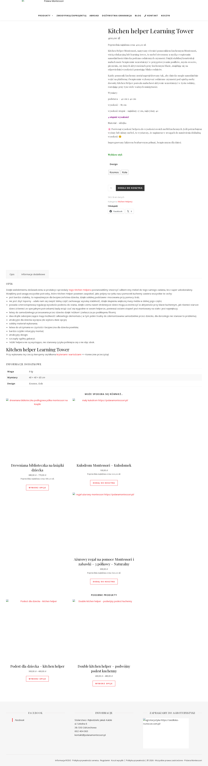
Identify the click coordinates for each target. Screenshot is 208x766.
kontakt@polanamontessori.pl (90, 734)
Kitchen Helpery (125, 201)
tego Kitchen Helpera (80, 289)
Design (114, 164)
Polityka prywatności (135, 760)
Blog (138, 15)
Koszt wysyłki (117, 760)
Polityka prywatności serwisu (85, 760)
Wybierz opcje (37, 487)
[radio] (114, 172)
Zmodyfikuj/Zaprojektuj (71, 15)
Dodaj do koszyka (130, 188)
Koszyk (165, 15)
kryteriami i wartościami (69, 354)
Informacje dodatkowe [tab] (33, 274)
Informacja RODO (63, 760)
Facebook (35, 713)
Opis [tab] (12, 274)
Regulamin (105, 760)
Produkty (44, 15)
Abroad (94, 15)
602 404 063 (81, 731)
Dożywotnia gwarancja (117, 15)
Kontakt (152, 15)
